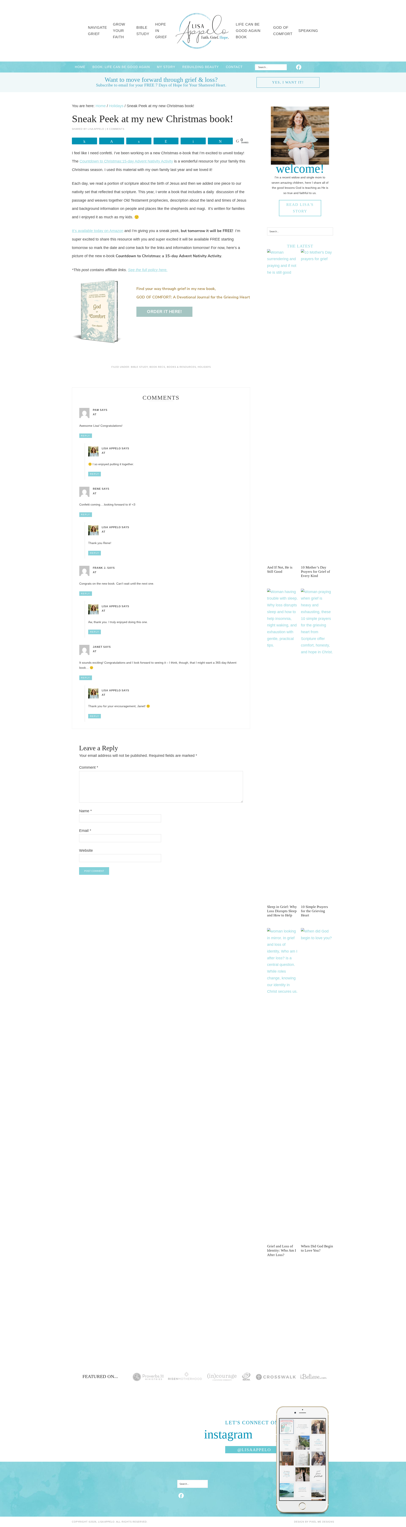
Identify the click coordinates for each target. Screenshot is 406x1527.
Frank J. (99, 567)
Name (85, 811)
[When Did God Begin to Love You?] (317, 938)
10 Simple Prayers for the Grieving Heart (314, 911)
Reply (85, 436)
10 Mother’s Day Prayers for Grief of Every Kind (315, 571)
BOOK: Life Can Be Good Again (121, 67)
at (94, 414)
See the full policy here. (147, 270)
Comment (88, 767)
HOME (80, 67)
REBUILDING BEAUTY (200, 67)
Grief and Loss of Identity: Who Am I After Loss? (281, 1250)
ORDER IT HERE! (164, 311)
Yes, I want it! (288, 82)
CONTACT (234, 67)
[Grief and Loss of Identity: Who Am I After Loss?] (283, 991)
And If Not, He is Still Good (279, 569)
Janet (97, 646)
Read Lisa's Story (300, 207)
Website (86, 850)
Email (85, 830)
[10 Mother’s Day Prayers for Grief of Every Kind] (317, 259)
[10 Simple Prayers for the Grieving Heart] (317, 652)
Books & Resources (181, 367)
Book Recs (157, 367)
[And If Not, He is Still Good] (283, 272)
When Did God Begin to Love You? (317, 1248)
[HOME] (202, 31)
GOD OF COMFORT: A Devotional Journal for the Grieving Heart (193, 297)
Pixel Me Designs (321, 1521)
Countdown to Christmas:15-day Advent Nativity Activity (126, 161)
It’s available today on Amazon (97, 231)
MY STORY (166, 67)
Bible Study (139, 367)
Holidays (204, 367)
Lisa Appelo (111, 448)
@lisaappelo (254, 1449)
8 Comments (115, 129)
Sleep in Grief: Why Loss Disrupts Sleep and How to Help (282, 911)
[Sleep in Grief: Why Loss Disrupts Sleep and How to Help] (283, 645)
